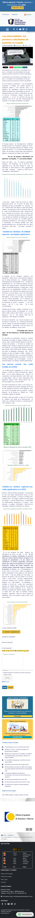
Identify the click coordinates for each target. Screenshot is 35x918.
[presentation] (27, 829)
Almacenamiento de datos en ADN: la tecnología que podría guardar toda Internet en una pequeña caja (18, 768)
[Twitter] (17, 29)
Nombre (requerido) (7, 642)
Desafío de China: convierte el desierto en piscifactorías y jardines (17, 750)
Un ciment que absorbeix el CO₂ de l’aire (16, 779)
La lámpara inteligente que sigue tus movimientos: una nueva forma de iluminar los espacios (18, 775)
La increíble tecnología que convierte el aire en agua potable (17, 761)
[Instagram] (26, 29)
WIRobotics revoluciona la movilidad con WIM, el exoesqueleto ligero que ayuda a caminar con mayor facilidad (18, 755)
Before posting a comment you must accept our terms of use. (17, 673)
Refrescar (6, 681)
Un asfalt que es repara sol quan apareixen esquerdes (17, 785)
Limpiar (10, 687)
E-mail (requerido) (7, 648)
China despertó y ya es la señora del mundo (17, 747)
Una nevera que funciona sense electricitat (17, 764)
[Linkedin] (23, 29)
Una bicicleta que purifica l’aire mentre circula (17, 782)
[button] (7, 30)
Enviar (5, 687)
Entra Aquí (17, 716)
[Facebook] (14, 29)
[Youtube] (20, 29)
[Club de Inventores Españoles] (17, 21)
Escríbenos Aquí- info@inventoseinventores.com (17, 896)
